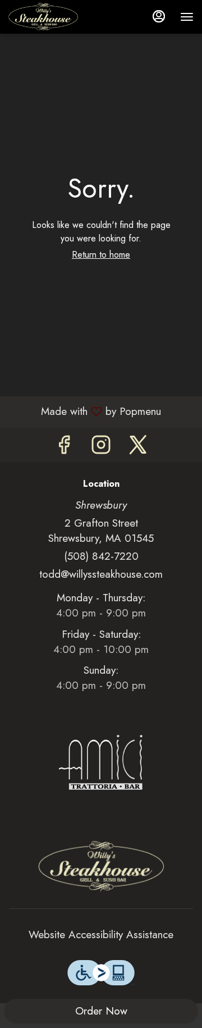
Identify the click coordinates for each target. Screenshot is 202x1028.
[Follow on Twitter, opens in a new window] (138, 447)
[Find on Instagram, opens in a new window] (101, 447)
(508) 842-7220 (101, 556)
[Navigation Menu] (187, 16)
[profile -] (159, 16)
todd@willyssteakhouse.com (101, 574)
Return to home (101, 254)
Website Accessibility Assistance (101, 934)
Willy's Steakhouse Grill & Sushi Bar (101, 866)
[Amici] (101, 761)
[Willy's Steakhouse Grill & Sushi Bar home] (58, 17)
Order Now (101, 1010)
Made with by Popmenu (84, 411)
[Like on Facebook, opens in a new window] (64, 447)
